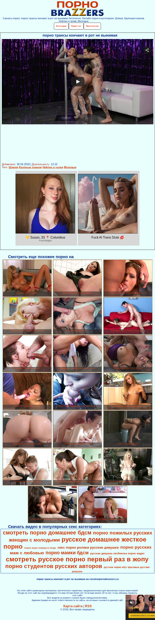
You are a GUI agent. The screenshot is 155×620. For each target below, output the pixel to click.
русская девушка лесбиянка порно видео (117, 553)
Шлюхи (13, 167)
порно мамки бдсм (67, 552)
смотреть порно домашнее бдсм (47, 533)
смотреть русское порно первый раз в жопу (77, 559)
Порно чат (76, 26)
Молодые (70, 167)
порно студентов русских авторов (53, 566)
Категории (61, 26)
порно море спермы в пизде (40, 548)
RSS (88, 606)
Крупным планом (30, 167)
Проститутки (92, 26)
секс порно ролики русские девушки (88, 547)
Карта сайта (73, 606)
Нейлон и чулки (53, 167)
